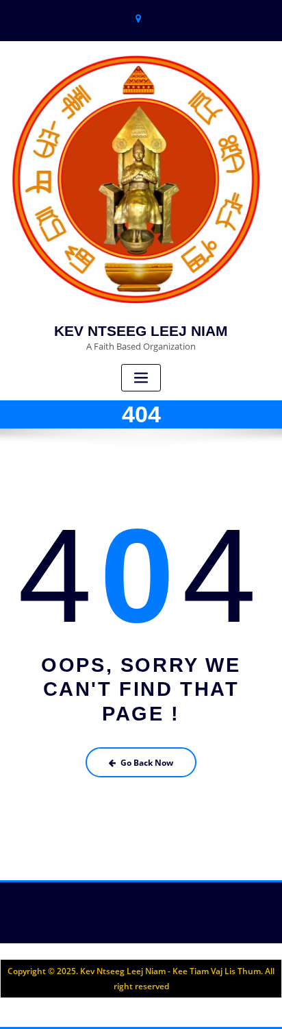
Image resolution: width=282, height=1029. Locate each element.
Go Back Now (146, 762)
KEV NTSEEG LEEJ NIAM (141, 331)
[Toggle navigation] (141, 378)
